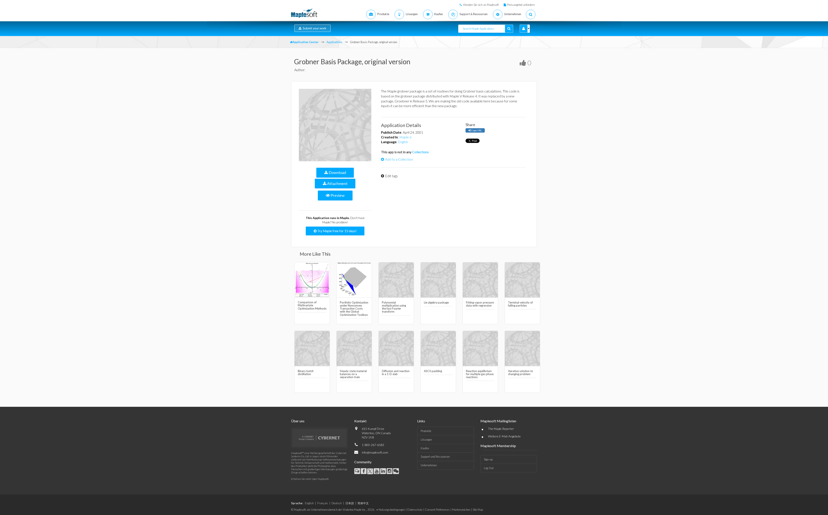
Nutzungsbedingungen (392, 509)
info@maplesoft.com (375, 452)
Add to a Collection (399, 159)
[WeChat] (396, 471)
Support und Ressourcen (435, 456)
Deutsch (337, 503)
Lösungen (426, 439)
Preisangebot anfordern (521, 4)
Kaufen (425, 448)
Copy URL (476, 130)
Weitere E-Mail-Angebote (504, 436)
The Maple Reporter (501, 428)
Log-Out (489, 468)
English (403, 142)
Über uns (297, 421)
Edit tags (391, 176)
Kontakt (360, 421)
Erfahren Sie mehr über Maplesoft (310, 479)
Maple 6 (405, 137)
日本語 (349, 503)
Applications (334, 42)
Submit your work (313, 28)
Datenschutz (415, 509)
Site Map (478, 509)
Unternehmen (429, 465)
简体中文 (363, 503)
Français (322, 503)
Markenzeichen (461, 509)
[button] (524, 29)
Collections (420, 152)
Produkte (426, 431)
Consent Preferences (437, 509)
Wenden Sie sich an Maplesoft (481, 4)
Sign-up (488, 459)
